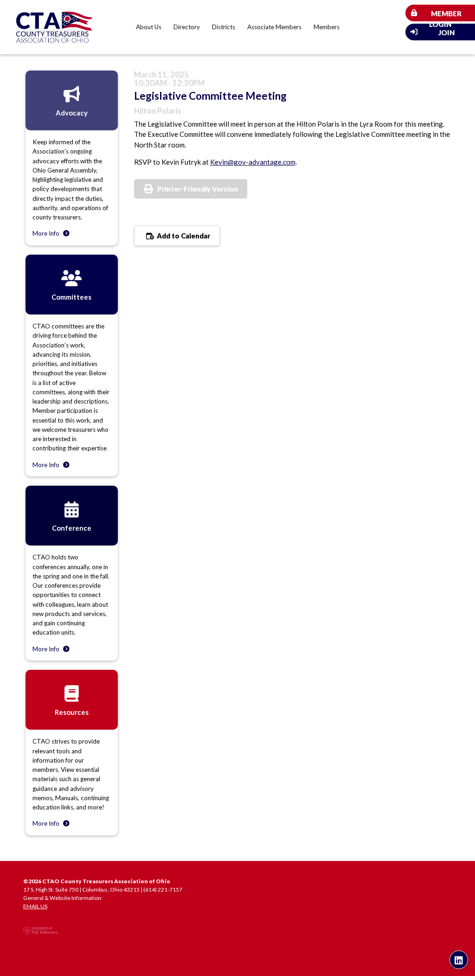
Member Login (445, 15)
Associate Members (274, 27)
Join (446, 32)
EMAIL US (35, 906)
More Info (46, 233)
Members (327, 27)
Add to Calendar (182, 235)
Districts (223, 27)
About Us (148, 27)
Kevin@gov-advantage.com (252, 162)
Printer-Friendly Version (197, 189)
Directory (186, 27)
